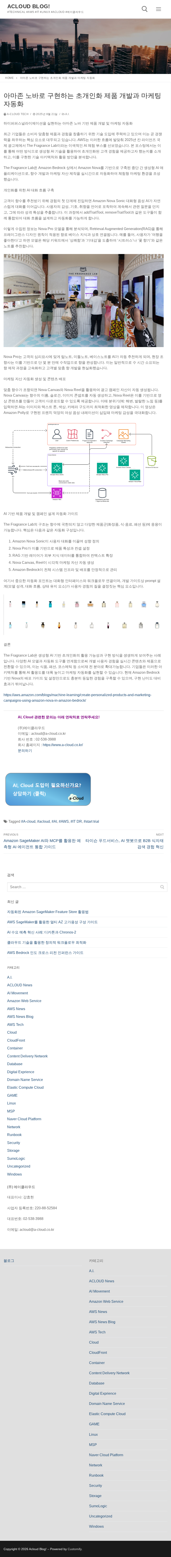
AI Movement (17, 993)
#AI (54, 821)
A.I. (67, 114)
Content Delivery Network (27, 1056)
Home (9, 78)
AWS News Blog (20, 1017)
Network (13, 1127)
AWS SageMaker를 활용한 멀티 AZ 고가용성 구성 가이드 (52, 922)
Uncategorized (18, 1166)
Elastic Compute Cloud (25, 1087)
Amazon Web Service (24, 1001)
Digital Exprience (20, 1072)
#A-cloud (28, 821)
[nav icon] (158, 9)
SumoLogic (16, 1158)
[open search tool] (145, 9)
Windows (14, 1174)
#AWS (64, 821)
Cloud (12, 1032)
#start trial (91, 821)
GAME (12, 1095)
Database (14, 1064)
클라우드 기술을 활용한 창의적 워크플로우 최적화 (46, 942)
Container (15, 1048)
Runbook (14, 1135)
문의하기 (25, 751)
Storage (13, 1150)
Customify (74, 1549)
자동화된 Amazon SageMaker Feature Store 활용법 (48, 912)
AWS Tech (15, 1025)
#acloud (43, 821)
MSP (11, 1111)
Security (13, 1143)
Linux (11, 1103)
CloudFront (16, 1040)
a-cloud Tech (17, 114)
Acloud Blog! (28, 6)
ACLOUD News (19, 985)
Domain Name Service (25, 1080)
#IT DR (76, 821)
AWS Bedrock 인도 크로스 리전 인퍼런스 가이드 (45, 953)
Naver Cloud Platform (24, 1119)
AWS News (16, 1009)
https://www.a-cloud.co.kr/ (63, 745)
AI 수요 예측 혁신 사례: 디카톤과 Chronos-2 (41, 932)
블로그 (9, 1261)
